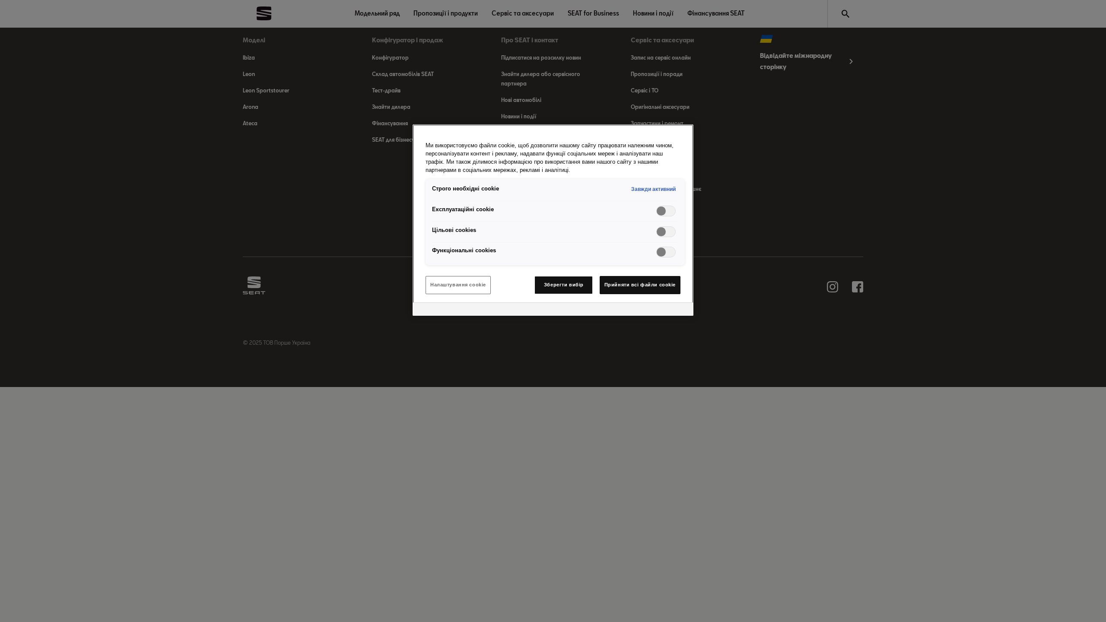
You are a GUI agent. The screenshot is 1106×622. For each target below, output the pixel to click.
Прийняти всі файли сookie (640, 284)
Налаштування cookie (458, 284)
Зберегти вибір (564, 284)
